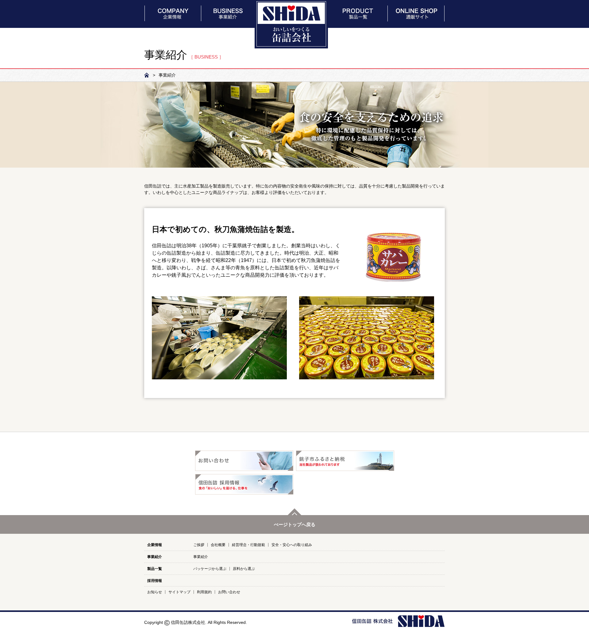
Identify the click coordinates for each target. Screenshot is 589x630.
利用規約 (204, 592)
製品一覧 (154, 569)
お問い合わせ (229, 592)
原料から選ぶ (244, 569)
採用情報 (154, 581)
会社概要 (218, 545)
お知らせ (154, 592)
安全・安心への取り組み (291, 545)
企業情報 (154, 545)
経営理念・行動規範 (248, 545)
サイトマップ (179, 592)
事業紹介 (154, 557)
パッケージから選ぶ (209, 569)
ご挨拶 (198, 545)
